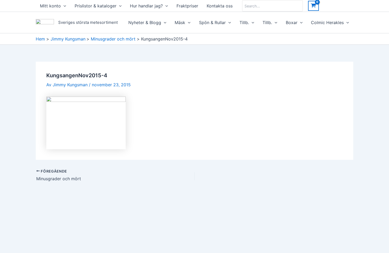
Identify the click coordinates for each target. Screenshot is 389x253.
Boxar (291, 22)
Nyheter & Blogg (144, 22)
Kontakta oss (220, 5)
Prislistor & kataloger (95, 5)
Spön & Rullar (212, 22)
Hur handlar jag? (146, 5)
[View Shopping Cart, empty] (313, 6)
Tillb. (244, 22)
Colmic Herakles (327, 22)
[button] (63, 6)
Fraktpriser (187, 5)
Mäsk (180, 22)
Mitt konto (50, 5)
